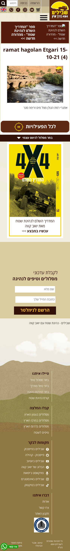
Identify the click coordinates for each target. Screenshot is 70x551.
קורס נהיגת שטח (39, 390)
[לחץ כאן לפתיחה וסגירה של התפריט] (44, 18)
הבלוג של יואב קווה (33, 459)
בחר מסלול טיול (39, 372)
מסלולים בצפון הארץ (36, 407)
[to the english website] (3, 9)
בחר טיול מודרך (39, 378)
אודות (45, 494)
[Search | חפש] (3, 3)
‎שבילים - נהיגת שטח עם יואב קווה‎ (49, 315)
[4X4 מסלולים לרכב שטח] (35, 173)
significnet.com (14, 538)
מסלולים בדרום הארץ (36, 419)
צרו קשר (44, 500)
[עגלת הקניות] (38, 10)
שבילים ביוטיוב (36, 453)
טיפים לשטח (41, 425)
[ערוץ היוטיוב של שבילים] (32, 10)
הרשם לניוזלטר (35, 302)
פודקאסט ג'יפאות (33, 465)
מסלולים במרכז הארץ (36, 413)
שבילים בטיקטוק (34, 477)
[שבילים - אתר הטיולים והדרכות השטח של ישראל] (59, 10)
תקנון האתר (42, 506)
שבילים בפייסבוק (34, 441)
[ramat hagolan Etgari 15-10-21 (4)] (35, 76)
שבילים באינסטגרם (33, 471)
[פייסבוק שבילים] (18, 10)
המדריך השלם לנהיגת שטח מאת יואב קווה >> (35, 218)
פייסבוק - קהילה (35, 447)
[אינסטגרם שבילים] (25, 10)
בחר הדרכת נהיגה (38, 384)
